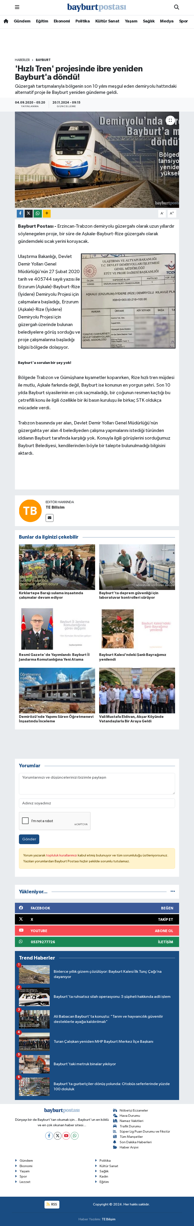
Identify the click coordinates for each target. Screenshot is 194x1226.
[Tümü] (173, 892)
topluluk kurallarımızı (62, 855)
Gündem (22, 21)
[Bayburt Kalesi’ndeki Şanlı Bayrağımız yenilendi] (137, 629)
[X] (58, 1136)
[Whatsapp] (75, 1136)
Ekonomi (62, 21)
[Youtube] (66, 1136)
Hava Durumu (130, 1115)
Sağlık (148, 21)
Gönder (29, 839)
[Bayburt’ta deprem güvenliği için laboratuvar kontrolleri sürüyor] (137, 567)
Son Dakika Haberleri (136, 1142)
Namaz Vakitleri (131, 1121)
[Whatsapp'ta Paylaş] (38, 214)
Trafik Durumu (130, 1126)
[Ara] (176, 7)
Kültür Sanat (107, 21)
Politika (82, 21)
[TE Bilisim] (30, 511)
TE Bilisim (55, 507)
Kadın (104, 1176)
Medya (166, 21)
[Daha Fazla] (47, 214)
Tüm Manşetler (131, 1137)
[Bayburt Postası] (96, 7)
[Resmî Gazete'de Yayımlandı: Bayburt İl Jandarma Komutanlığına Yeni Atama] (57, 629)
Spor (183, 21)
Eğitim (42, 21)
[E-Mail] (49, 518)
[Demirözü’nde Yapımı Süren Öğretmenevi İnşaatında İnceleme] (57, 691)
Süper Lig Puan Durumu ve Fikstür (145, 1131)
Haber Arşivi (129, 1147)
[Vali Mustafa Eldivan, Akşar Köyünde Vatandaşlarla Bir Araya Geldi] (137, 691)
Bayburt (43, 60)
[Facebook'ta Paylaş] (20, 214)
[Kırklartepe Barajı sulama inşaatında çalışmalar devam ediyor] (57, 567)
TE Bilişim (108, 1219)
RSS (54, 1204)
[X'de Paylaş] (29, 214)
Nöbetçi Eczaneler (134, 1110)
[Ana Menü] (17, 7)
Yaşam (131, 21)
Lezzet (25, 1182)
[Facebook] (49, 1136)
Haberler (22, 60)
